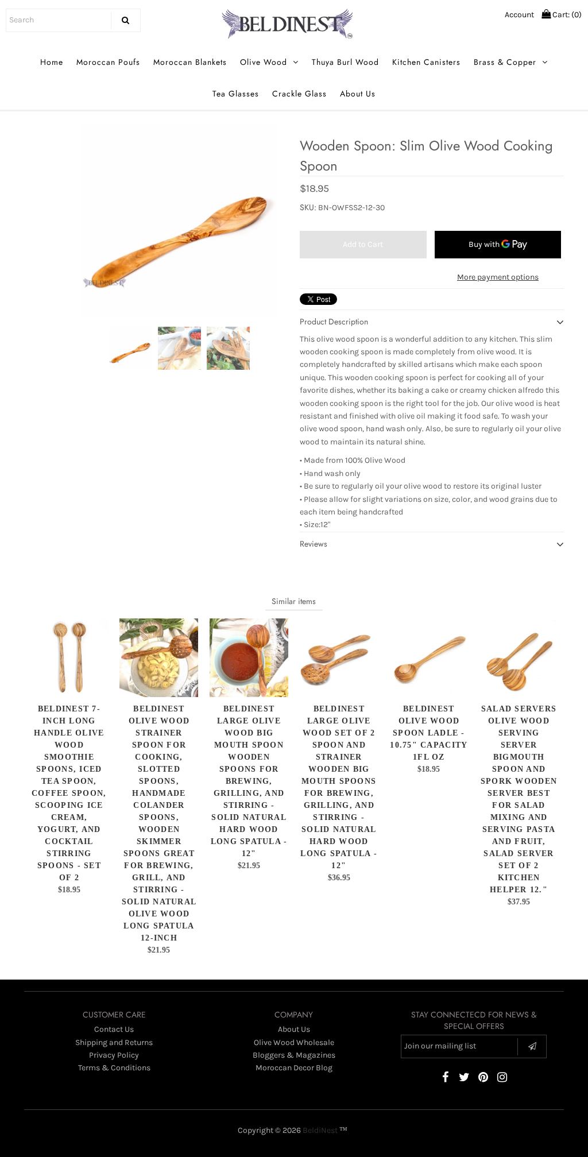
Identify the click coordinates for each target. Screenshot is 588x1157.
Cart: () (566, 15)
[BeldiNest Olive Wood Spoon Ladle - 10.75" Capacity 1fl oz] (428, 657)
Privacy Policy (114, 1055)
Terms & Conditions (114, 1068)
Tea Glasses (235, 93)
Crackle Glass (299, 93)
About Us (358, 93)
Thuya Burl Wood (345, 62)
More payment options (498, 277)
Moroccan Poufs (108, 62)
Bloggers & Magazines (294, 1055)
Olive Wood (263, 62)
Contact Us (114, 1029)
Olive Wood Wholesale (294, 1042)
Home (51, 62)
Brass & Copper (505, 62)
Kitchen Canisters (426, 62)
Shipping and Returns (114, 1042)
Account (519, 15)
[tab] (432, 492)
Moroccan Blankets (190, 62)
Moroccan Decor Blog (294, 1068)
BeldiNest (320, 1130)
